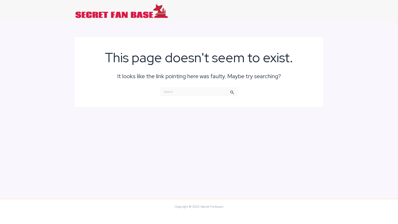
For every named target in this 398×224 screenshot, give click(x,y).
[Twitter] (321, 11)
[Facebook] (312, 11)
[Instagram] (304, 11)
